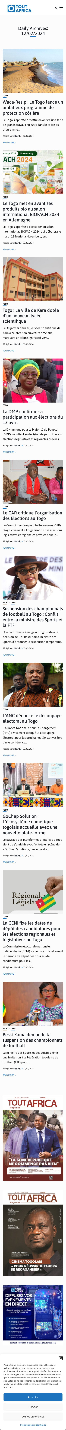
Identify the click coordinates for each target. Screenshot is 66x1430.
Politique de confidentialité (33, 1425)
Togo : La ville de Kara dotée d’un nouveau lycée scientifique (31, 316)
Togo (5, 96)
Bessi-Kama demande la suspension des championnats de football (33, 1040)
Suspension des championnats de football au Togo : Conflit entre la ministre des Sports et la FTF (33, 617)
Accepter (33, 1397)
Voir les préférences (33, 1416)
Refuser (33, 1406)
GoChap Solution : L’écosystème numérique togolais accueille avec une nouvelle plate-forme (30, 824)
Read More (8, 142)
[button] (60, 1358)
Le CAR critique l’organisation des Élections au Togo (32, 515)
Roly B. (17, 136)
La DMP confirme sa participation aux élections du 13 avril (33, 417)
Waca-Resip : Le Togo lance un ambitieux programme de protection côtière (33, 107)
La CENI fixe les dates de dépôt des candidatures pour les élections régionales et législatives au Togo (32, 931)
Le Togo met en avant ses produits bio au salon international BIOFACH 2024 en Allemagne (31, 212)
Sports (6, 602)
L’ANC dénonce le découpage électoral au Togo (32, 718)
